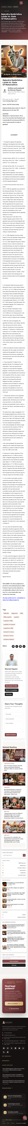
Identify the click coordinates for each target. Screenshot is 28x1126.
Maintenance (23, 865)
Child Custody (23, 870)
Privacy (3, 1123)
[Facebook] (3, 1048)
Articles (9, 6)
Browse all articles (6, 1088)
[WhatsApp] (23, 1048)
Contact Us (16, 600)
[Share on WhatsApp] (24, 646)
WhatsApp (9, 694)
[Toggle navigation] (25, 2)
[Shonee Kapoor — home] (7, 1022)
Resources (5, 1060)
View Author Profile (11, 686)
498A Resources (22, 863)
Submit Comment (11, 734)
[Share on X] (16, 646)
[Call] (3, 1052)
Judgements (23, 872)
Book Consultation (14, 961)
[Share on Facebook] (13, 646)
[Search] (24, 855)
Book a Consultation (11, 690)
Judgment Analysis (21, 917)
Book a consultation (13, 1003)
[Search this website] (21, 2)
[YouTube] (19, 1048)
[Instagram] (7, 1048)
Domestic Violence (21, 867)
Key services (6, 1056)
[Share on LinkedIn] (20, 646)
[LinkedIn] (15, 1048)
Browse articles (15, 1008)
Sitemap (12, 1123)
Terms (8, 1123)
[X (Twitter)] (11, 1048)
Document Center (22, 875)
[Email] (7, 1052)
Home (4, 6)
